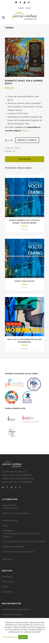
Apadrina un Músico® (13, 546)
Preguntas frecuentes (12, 614)
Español (21, 8)
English (28, 8)
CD (14, 151)
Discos (17, 148)
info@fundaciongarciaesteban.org (18, 478)
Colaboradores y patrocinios (15, 609)
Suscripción (7, 592)
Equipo (5, 525)
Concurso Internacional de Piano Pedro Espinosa (21, 535)
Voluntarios (7, 576)
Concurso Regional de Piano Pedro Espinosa (24, 541)
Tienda (5, 587)
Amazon (24, 130)
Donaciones (7, 581)
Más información (10, 637)
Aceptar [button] (23, 637)
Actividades (7, 530)
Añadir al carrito (27, 140)
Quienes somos (9, 505)
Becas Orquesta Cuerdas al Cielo (18, 552)
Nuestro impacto (10, 520)
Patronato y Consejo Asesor (16, 513)
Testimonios (7, 559)
